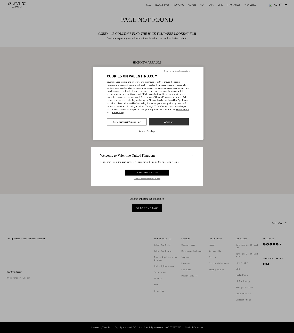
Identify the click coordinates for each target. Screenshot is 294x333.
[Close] (192, 155)
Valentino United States (147, 172)
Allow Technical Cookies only (127, 122)
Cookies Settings (147, 131)
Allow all (168, 122)
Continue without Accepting (177, 71)
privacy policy (118, 112)
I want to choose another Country (147, 179)
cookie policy (182, 109)
